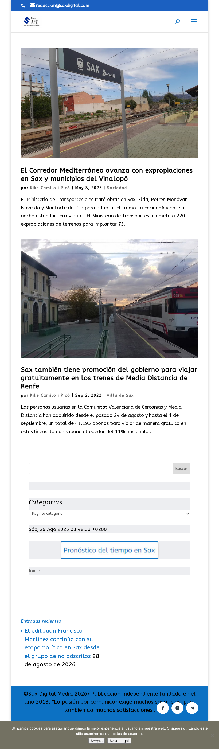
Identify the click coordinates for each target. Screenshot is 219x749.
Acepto (97, 741)
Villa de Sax (120, 395)
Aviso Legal (119, 741)
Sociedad (117, 188)
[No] (212, 735)
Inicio (34, 571)
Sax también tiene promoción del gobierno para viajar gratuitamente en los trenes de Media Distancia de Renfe (109, 378)
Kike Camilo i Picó (50, 188)
